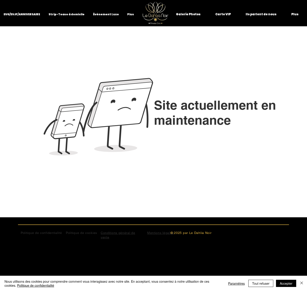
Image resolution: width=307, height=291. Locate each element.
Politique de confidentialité (35, 285)
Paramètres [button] (236, 283)
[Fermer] (301, 283)
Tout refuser (260, 283)
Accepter (286, 283)
